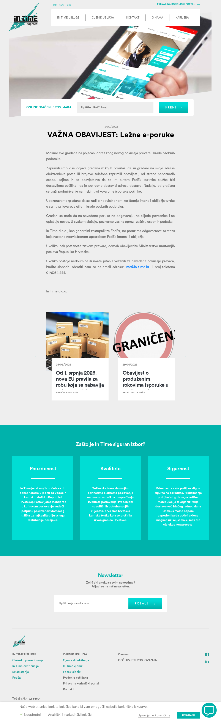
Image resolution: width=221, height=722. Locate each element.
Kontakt (68, 689)
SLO (62, 5)
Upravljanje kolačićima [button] (154, 715)
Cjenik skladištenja (76, 660)
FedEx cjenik (72, 671)
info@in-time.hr (137, 267)
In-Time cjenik (72, 666)
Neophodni (32, 715)
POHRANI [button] (188, 715)
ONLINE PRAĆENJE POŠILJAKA (48, 107)
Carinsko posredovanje (28, 660)
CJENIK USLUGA (75, 654)
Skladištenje (20, 671)
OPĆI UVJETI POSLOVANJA (137, 660)
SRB (69, 5)
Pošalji (142, 603)
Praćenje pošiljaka (75, 677)
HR (55, 5)
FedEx (16, 677)
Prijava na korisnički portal (81, 683)
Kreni (170, 107)
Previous (37, 356)
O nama (123, 654)
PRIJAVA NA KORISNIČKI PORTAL (176, 4)
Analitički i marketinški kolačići (70, 715)
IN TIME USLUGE (24, 654)
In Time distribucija (25, 666)
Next (184, 356)
